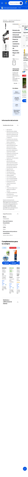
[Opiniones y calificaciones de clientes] (18, 301)
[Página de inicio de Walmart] (6, 3)
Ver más (15, 83)
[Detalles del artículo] (18, 125)
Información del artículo (10, 120)
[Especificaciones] (18, 214)
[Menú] (2, 3)
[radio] (14, 62)
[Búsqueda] (21, 3)
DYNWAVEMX (16, 24)
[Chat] (25, 469)
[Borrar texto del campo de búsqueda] (19, 3)
